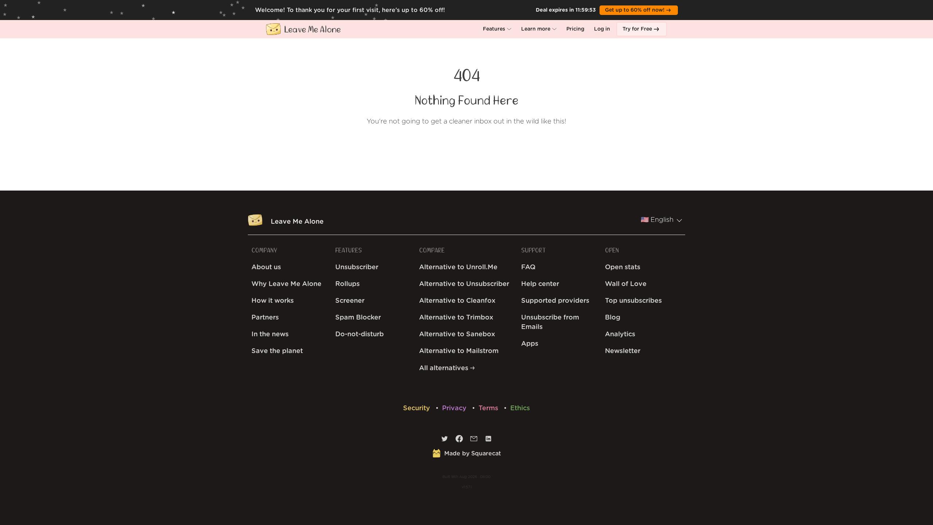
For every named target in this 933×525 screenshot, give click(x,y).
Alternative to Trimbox (456, 317)
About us (266, 267)
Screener (349, 301)
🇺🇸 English (657, 220)
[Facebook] (459, 440)
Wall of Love (626, 284)
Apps (529, 344)
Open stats (622, 267)
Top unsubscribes (633, 301)
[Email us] (473, 440)
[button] (497, 29)
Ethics (520, 408)
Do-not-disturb (359, 334)
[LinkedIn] (488, 440)
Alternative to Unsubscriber (464, 284)
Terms (489, 408)
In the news (270, 334)
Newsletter (622, 351)
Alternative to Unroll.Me (458, 267)
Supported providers (555, 301)
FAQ (528, 267)
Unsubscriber (356, 267)
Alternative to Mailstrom (459, 351)
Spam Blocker (358, 317)
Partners (265, 317)
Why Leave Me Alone (286, 284)
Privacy (455, 408)
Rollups (347, 284)
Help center (540, 284)
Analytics (620, 334)
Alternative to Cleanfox (457, 301)
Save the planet (277, 351)
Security (417, 408)
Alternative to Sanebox (457, 334)
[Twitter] (444, 440)
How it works (272, 301)
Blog (612, 317)
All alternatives (444, 368)
